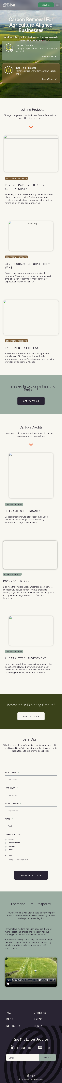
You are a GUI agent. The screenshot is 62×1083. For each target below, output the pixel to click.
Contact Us (42, 1025)
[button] (57, 5)
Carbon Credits (14, 843)
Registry (13, 1025)
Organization (12, 803)
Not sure (11, 846)
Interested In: (13, 834)
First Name (11, 772)
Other (10, 850)
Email (8, 818)
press (38, 1019)
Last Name (10, 787)
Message (9, 855)
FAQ (9, 1012)
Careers (40, 1012)
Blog (9, 1019)
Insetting (11, 839)
